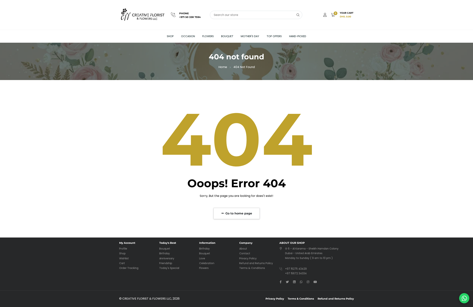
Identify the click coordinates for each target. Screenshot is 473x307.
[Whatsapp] (301, 282)
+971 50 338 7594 (190, 17)
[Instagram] (308, 282)
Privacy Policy (248, 258)
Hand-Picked (297, 36)
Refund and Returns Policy (256, 263)
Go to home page (238, 213)
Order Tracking (128, 268)
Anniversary (166, 258)
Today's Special (169, 268)
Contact (244, 253)
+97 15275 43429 (296, 269)
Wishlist (124, 258)
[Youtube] (315, 282)
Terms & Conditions (252, 268)
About (243, 248)
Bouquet (227, 36)
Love (202, 258)
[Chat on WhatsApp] (464, 298)
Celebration (206, 263)
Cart (122, 263)
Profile (123, 248)
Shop (170, 36)
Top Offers (274, 36)
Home (222, 67)
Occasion (188, 36)
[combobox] (256, 15)
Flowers (208, 36)
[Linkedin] (294, 282)
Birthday (164, 253)
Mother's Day (250, 36)
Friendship (165, 263)
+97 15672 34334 (296, 273)
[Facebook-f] (280, 282)
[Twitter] (287, 282)
